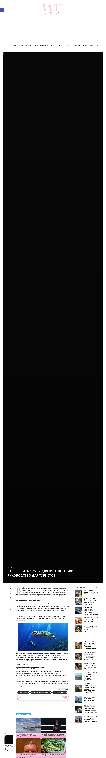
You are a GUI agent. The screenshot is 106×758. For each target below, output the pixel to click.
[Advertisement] (53, 31)
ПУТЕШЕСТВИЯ (11, 567)
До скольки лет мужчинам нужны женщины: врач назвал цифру (90, 601)
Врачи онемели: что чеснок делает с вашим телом (91, 619)
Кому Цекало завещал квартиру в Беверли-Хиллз (91, 592)
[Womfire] (53, 9)
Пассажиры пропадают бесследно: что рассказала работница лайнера (91, 611)
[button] (2, 10)
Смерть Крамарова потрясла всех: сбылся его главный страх (91, 628)
